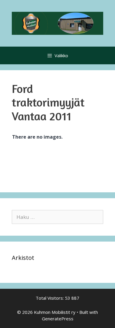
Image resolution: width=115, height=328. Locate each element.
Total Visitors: (50, 298)
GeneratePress (57, 319)
